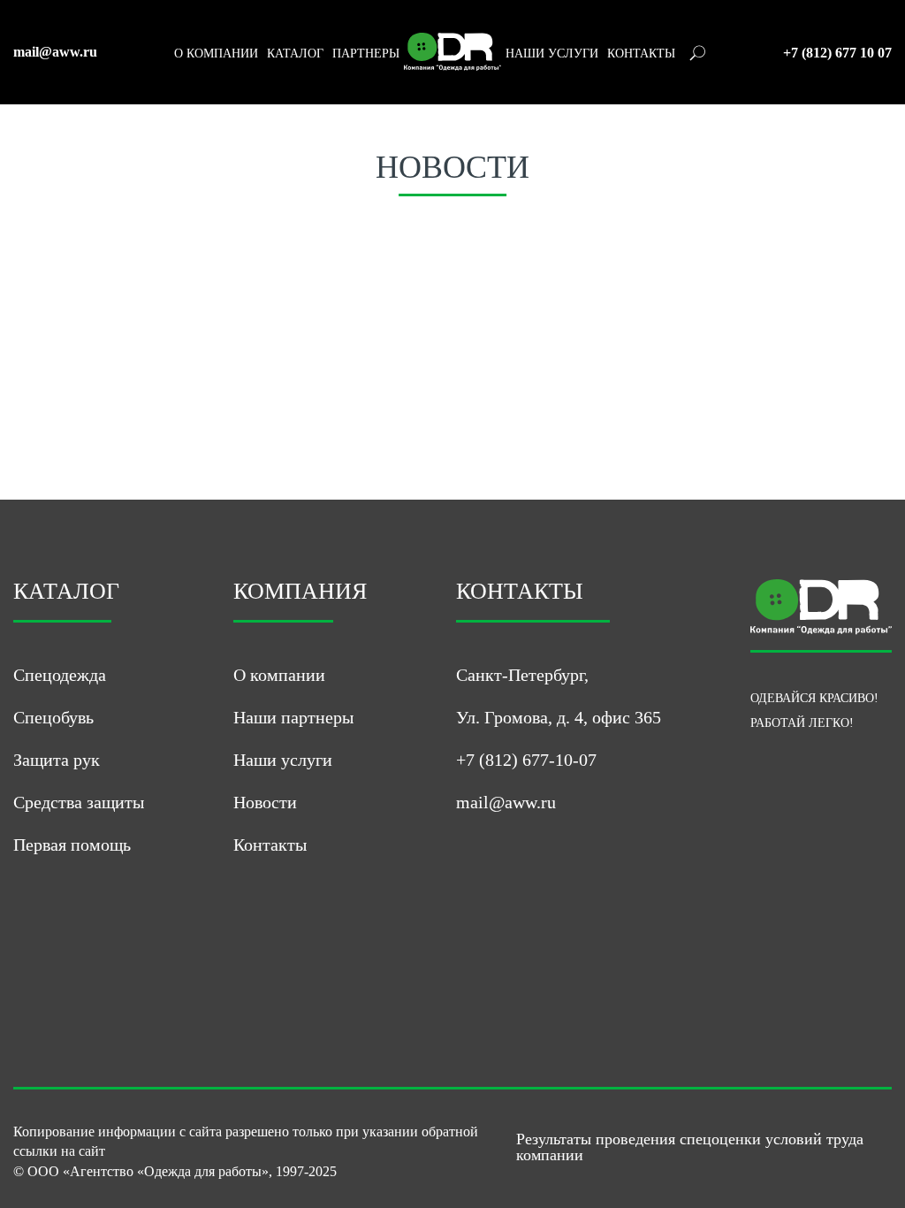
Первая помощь (72, 844)
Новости (265, 802)
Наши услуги (282, 759)
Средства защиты (78, 802)
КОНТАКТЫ (641, 54)
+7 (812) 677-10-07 (526, 759)
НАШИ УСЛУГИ (552, 54)
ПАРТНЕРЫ (365, 54)
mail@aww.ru (55, 52)
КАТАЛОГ (295, 54)
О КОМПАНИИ (216, 54)
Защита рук (56, 759)
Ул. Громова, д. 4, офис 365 (558, 717)
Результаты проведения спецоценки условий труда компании (689, 1147)
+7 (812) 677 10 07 (837, 53)
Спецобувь (53, 717)
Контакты (270, 844)
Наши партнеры (293, 717)
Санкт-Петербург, (522, 674)
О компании (279, 674)
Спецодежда (59, 674)
